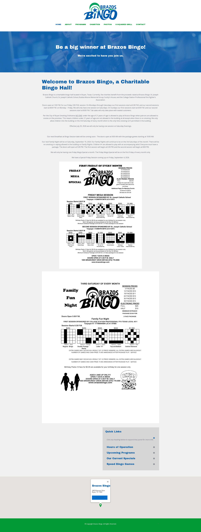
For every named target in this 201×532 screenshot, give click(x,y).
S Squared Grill (123, 24)
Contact (140, 24)
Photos (108, 24)
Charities (95, 24)
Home (58, 24)
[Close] (107, 481)
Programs (80, 24)
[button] (100, 505)
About (68, 24)
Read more (99, 498)
